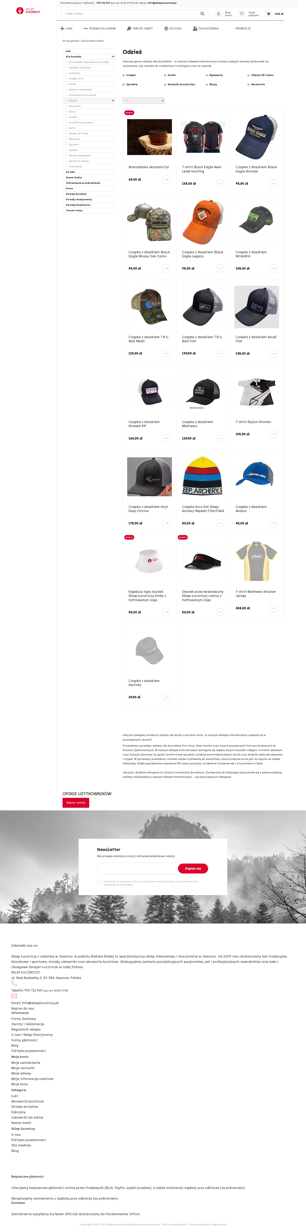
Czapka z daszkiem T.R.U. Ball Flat (202, 339)
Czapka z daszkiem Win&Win (251, 254)
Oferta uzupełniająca (174, 1224)
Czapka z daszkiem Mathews (197, 424)
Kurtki (72, 128)
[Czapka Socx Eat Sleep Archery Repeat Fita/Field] (203, 476)
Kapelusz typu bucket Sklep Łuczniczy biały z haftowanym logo (147, 596)
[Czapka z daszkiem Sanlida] (149, 650)
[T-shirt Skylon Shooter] (256, 391)
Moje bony (19, 1084)
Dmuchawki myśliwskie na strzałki (88, 62)
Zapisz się (193, 868)
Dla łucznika (209, 28)
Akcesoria (74, 106)
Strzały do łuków (102, 28)
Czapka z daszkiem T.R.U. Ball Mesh (149, 339)
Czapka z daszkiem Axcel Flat (256, 339)
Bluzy (71, 111)
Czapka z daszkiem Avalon (251, 509)
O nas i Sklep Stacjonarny (32, 1035)
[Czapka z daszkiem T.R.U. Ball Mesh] (149, 306)
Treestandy (75, 166)
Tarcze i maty (143, 28)
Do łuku (176, 28)
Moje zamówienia (25, 1063)
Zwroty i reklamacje (27, 1024)
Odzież (72, 100)
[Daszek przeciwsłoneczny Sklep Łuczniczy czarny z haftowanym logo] (203, 561)
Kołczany (74, 73)
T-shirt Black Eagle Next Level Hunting (202, 169)
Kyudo (72, 84)
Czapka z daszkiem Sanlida (144, 683)
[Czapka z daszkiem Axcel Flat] (256, 306)
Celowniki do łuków (27, 1117)
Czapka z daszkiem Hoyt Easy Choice (148, 509)
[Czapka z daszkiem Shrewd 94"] (149, 391)
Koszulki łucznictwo (80, 122)
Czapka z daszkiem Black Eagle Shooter (256, 169)
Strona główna (71, 41)
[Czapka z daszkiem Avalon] (256, 476)
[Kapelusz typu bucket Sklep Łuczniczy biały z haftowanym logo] (149, 561)
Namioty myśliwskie (80, 89)
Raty (15, 1046)
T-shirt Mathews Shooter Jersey (256, 594)
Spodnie (73, 144)
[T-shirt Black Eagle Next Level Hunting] (203, 137)
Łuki (69, 28)
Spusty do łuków (78, 161)
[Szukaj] (202, 13)
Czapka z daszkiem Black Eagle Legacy (202, 254)
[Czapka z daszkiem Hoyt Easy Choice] (149, 476)
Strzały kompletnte (78, 205)
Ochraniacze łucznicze (82, 95)
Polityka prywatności (28, 1051)
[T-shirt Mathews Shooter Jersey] (256, 561)
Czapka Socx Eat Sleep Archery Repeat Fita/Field (203, 509)
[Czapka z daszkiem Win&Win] (256, 222)
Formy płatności (24, 1040)
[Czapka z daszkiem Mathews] (203, 391)
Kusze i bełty (74, 177)
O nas (16, 1135)
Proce (69, 188)
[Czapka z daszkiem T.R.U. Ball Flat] (203, 306)
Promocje (243, 28)
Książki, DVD (75, 78)
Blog (15, 1151)
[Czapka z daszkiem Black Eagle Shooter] (256, 137)
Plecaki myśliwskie (79, 155)
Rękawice (74, 139)
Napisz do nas (22, 1008)
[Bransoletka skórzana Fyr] (149, 137)
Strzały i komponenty (79, 199)
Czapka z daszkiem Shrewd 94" (144, 424)
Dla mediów (21, 1145)
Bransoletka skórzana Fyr (149, 167)
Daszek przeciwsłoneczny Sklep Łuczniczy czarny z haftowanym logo (202, 596)
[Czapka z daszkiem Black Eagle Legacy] (203, 222)
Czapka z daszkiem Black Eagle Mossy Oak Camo (149, 254)
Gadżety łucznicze (79, 67)
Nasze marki (21, 1123)
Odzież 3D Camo (78, 133)
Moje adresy (21, 1073)
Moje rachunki (23, 1068)
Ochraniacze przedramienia (83, 183)
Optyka (73, 150)
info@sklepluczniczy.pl (162, 3)
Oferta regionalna (199, 1224)
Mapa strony (219, 1224)
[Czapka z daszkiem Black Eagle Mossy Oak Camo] (149, 222)
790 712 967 (103, 3)
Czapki (72, 117)
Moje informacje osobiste (32, 1079)
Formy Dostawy (23, 1019)
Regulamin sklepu (26, 1029)
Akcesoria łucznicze (27, 1101)
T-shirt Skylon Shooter (253, 422)
